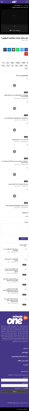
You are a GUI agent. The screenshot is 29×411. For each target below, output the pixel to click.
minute (17, 62)
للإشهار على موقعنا (23, 361)
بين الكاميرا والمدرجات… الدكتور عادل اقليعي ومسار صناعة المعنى (10, 279)
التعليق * (26, 222)
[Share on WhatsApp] (17, 49)
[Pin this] (26, 54)
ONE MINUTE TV (18, 5)
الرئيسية (26, 5)
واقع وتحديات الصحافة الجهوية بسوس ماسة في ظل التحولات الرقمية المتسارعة (16, 95)
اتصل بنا (25, 365)
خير (12, 65)
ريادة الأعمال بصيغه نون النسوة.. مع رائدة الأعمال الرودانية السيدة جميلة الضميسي (15, 161)
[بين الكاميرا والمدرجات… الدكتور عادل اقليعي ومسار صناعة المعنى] (22, 282)
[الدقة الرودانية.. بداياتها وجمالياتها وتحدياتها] (22, 262)
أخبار (26, 65)
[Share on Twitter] (22, 49)
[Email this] (13, 49)
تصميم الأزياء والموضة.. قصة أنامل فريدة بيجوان (18, 184)
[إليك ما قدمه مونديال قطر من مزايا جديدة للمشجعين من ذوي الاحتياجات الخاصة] (22, 302)
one (8, 62)
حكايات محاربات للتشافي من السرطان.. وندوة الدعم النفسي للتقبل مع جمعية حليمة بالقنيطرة (10, 290)
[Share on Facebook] (26, 49)
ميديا (8, 65)
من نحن (26, 348)
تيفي (16, 65)
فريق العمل (25, 352)
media (23, 62)
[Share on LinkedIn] (9, 49)
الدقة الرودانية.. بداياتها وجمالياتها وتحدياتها (11, 259)
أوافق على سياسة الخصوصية (21, 388)
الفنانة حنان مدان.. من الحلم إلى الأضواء (20, 139)
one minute (24, 98)
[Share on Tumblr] (5, 49)
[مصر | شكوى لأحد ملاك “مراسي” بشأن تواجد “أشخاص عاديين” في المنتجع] (22, 272)
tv (3, 62)
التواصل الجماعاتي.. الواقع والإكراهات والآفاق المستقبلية (17, 205)
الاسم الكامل (25, 377)
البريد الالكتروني (25, 383)
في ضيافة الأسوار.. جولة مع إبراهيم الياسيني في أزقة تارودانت (16, 118)
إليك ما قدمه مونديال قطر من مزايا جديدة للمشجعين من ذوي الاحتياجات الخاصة (11, 300)
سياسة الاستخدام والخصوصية (20, 356)
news (12, 62)
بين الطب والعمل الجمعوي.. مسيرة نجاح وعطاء (11, 249)
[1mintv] (14, 2)
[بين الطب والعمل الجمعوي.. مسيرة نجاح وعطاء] (22, 252)
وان (26, 68)
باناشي (21, 65)
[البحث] (2, 2)
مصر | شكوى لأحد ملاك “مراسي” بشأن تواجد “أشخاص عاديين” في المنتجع (11, 270)
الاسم (27, 216)
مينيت (3, 65)
